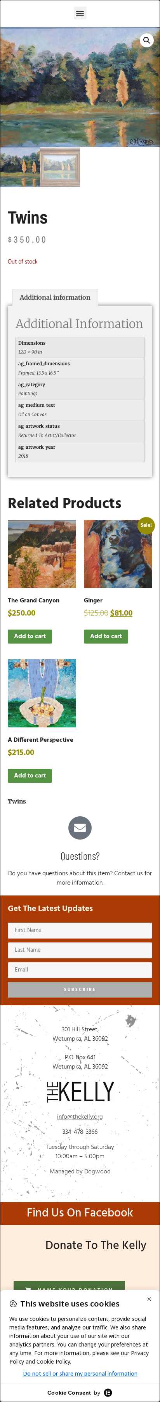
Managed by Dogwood (80, 1172)
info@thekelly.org (80, 1117)
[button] (80, 13)
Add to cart (30, 637)
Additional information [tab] (55, 297)
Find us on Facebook (80, 1213)
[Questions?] (80, 828)
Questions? (80, 855)
